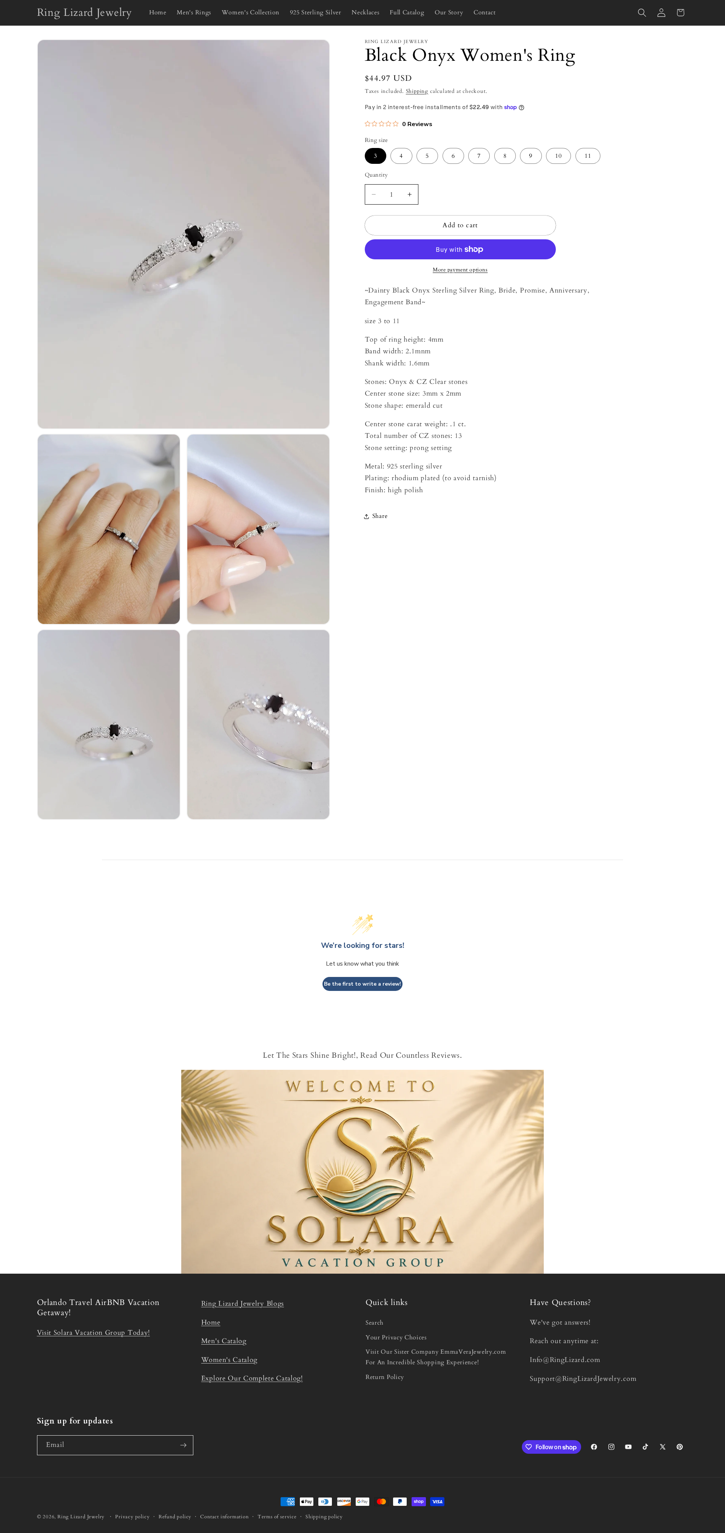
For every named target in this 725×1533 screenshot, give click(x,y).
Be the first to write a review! (362, 984)
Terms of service (277, 1516)
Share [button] (379, 516)
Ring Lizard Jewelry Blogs (242, 1303)
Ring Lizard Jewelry (81, 1516)
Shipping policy (324, 1516)
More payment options (460, 269)
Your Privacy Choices (396, 1337)
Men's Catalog (224, 1341)
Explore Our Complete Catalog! (252, 1378)
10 (558, 156)
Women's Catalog (229, 1360)
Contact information (224, 1516)
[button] (642, 12)
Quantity (376, 175)
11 (588, 156)
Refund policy (175, 1516)
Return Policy (385, 1377)
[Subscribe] (183, 1445)
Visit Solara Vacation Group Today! (93, 1332)
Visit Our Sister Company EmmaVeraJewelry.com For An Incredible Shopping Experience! (436, 1357)
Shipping (417, 91)
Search (375, 1323)
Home (211, 1322)
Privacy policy (132, 1516)
